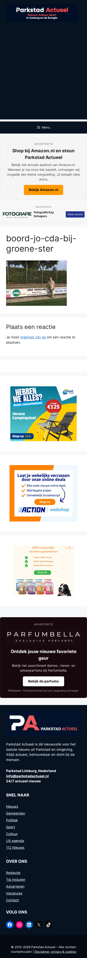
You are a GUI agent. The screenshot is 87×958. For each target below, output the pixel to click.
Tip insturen (15, 880)
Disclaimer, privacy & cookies (55, 952)
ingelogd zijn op (33, 337)
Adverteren (15, 886)
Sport (10, 827)
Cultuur (12, 834)
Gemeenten (15, 813)
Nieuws (12, 807)
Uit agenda (15, 841)
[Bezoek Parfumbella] (43, 637)
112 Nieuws (15, 848)
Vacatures (14, 893)
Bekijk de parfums (43, 681)
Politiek (12, 820)
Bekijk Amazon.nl (43, 190)
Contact (12, 900)
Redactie (13, 873)
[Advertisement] (43, 76)
